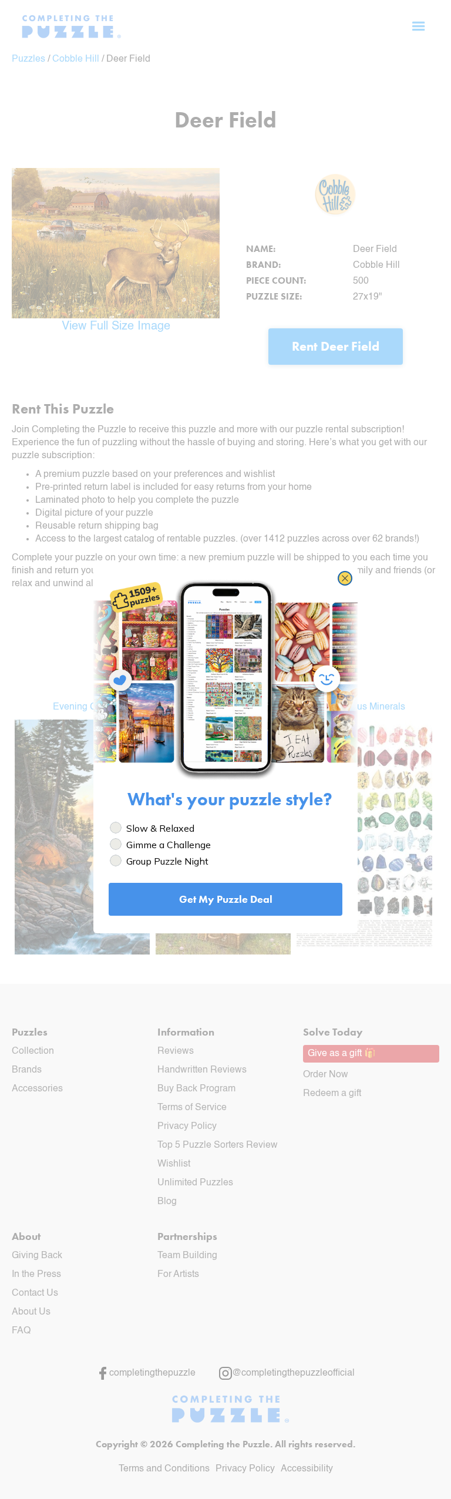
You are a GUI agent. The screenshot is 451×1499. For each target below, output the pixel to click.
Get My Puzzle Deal (225, 899)
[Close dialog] (345, 578)
